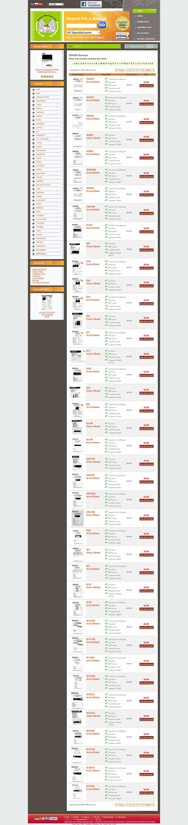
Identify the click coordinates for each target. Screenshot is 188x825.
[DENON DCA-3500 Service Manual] (77, 645)
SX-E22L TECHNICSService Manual (47, 313)
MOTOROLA (41, 150)
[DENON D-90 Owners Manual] (77, 392)
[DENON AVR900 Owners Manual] (77, 139)
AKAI (38, 93)
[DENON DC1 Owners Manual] (77, 554)
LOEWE (39, 143)
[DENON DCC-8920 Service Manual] (77, 682)
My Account (143, 33)
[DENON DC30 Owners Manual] (77, 590)
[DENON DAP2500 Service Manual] (77, 481)
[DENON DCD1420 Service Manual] (77, 773)
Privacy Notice (37, 271)
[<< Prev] (120, 70)
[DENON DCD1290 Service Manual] (77, 736)
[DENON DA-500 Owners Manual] (77, 427)
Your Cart (96, 817)
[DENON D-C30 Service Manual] (77, 608)
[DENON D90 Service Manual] (77, 410)
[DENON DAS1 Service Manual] (77, 536)
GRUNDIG (40, 124)
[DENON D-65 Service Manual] (77, 302)
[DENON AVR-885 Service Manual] (77, 121)
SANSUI (39, 196)
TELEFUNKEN (41, 219)
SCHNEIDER (41, 200)
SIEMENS (39, 208)
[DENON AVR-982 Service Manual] (77, 194)
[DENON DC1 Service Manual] (77, 572)
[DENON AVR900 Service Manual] (77, 157)
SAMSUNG (40, 192)
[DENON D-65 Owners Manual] (77, 285)
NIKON (38, 158)
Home (139, 11)
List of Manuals (37, 278)
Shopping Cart (144, 27)
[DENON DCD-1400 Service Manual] (77, 755)
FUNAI (38, 120)
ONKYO (39, 162)
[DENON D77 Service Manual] (77, 338)
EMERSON (40, 112)
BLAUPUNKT (41, 101)
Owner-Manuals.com (81, 819)
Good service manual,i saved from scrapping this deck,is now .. (47, 70)
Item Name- (106, 74)
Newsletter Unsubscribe (40, 282)
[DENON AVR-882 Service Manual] (77, 84)
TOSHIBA (39, 227)
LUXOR (39, 147)
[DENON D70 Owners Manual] (77, 320)
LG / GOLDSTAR (42, 139)
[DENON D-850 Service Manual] (77, 374)
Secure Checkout (146, 39)
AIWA (38, 89)
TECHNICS (40, 215)
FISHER (39, 116)
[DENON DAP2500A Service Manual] (77, 499)
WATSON (39, 242)
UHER (38, 231)
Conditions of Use (38, 274)
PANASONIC (40, 173)
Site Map (35, 280)
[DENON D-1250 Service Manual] (77, 231)
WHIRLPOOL (41, 246)
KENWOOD (40, 135)
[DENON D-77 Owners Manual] (77, 356)
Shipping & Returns (39, 269)
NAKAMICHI (40, 154)
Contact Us (36, 276)
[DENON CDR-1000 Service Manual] (77, 212)
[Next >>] (150, 70)
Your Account (121, 817)
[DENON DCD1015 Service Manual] (77, 700)
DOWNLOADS (143, 22)
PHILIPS (39, 177)
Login (139, 16)
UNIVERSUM (41, 238)
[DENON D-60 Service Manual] (77, 267)
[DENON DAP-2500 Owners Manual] (77, 463)
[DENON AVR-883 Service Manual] (77, 103)
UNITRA (39, 234)
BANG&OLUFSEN (42, 97)
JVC (37, 131)
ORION (39, 169)
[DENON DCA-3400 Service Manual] (77, 626)
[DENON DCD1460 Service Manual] (77, 792)
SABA (38, 189)
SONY (38, 212)
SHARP (39, 204)
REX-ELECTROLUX (43, 185)
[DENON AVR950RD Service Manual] (77, 175)
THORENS (40, 223)
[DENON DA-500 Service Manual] (77, 445)
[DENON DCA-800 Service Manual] (77, 663)
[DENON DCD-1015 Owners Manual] (77, 718)
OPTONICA (40, 166)
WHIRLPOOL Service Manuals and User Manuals (79, 821)
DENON (39, 108)
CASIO (38, 105)
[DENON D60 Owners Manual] (77, 249)
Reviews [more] (40, 46)
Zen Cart (98, 819)
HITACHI (39, 127)
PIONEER (39, 181)
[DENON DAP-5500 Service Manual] (77, 518)
